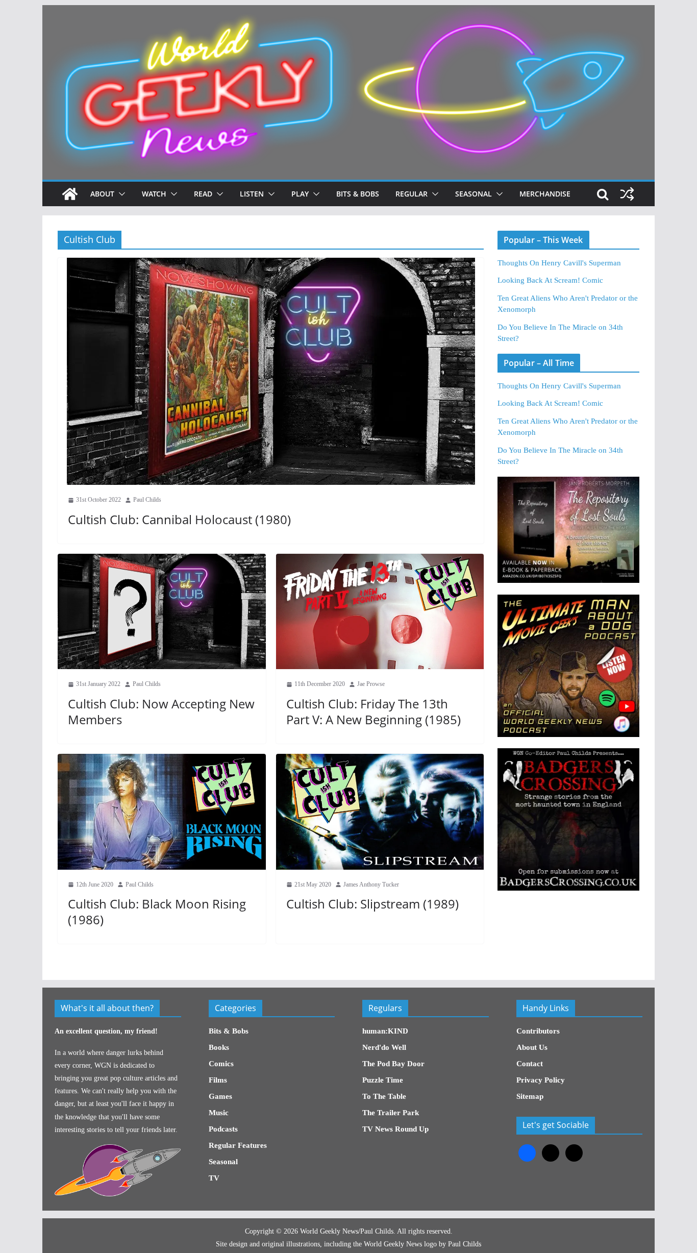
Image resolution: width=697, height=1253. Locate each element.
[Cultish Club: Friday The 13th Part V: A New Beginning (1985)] (380, 612)
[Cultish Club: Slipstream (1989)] (380, 812)
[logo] (118, 1149)
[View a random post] (627, 194)
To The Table (384, 1096)
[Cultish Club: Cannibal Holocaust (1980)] (271, 371)
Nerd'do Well (384, 1047)
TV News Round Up (395, 1129)
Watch (154, 194)
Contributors (538, 1031)
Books (219, 1047)
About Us (531, 1047)
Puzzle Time (382, 1080)
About (102, 194)
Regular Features (238, 1145)
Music (219, 1113)
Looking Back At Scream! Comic (550, 280)
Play (300, 194)
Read (203, 194)
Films (218, 1080)
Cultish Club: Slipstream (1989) (372, 903)
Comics (221, 1064)
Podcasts (223, 1129)
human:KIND (385, 1031)
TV (214, 1178)
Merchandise (544, 194)
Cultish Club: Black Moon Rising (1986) (157, 911)
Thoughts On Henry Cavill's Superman (559, 263)
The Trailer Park (390, 1113)
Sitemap (529, 1096)
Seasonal (473, 194)
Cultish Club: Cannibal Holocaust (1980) (179, 519)
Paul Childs (147, 499)
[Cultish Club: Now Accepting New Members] (162, 612)
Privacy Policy (540, 1080)
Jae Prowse (371, 683)
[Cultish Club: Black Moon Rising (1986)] (162, 812)
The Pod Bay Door (393, 1064)
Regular (411, 194)
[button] (120, 194)
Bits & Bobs (357, 194)
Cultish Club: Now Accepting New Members (161, 711)
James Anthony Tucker (371, 884)
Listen (252, 194)
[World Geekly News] (348, 10)
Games (220, 1096)
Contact (529, 1064)
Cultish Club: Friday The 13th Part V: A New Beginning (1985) (373, 711)
